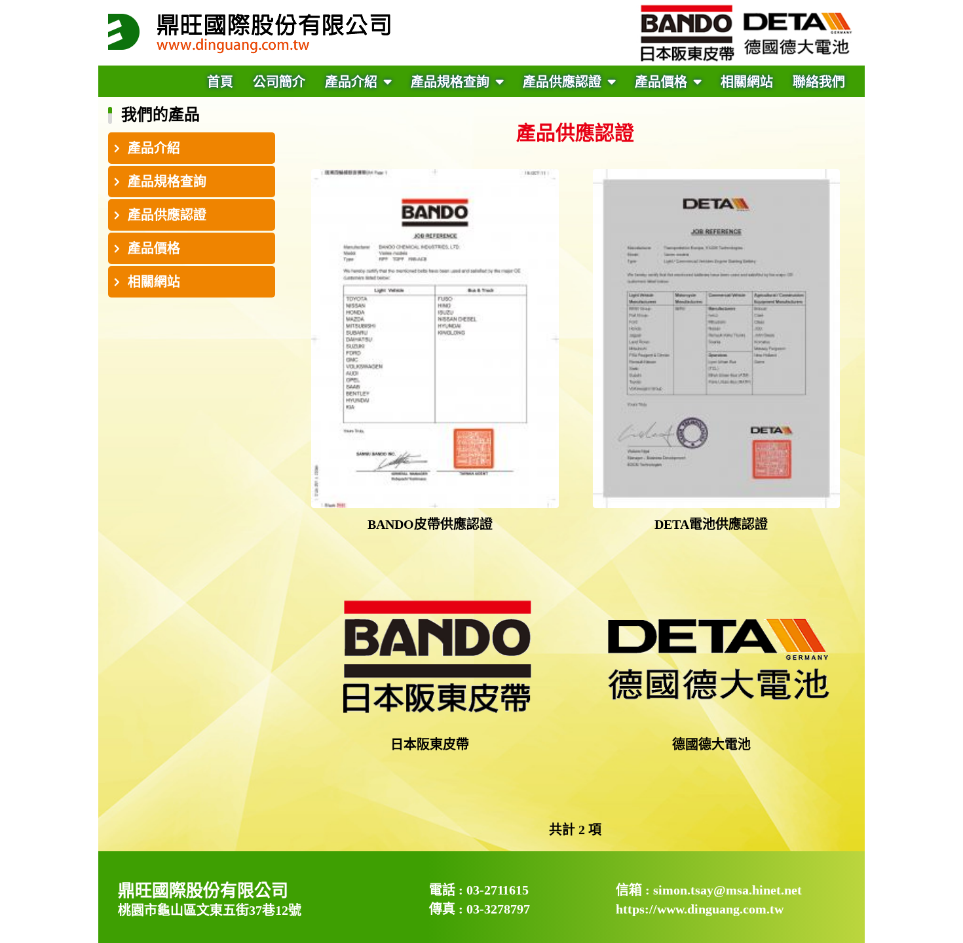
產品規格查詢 (452, 82)
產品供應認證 (564, 82)
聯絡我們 (819, 82)
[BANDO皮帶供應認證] (435, 338)
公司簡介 (279, 82)
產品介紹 (353, 82)
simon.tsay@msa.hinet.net (727, 890)
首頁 (220, 82)
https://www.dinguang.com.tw (700, 909)
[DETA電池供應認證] (716, 338)
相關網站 (747, 82)
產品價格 (662, 82)
